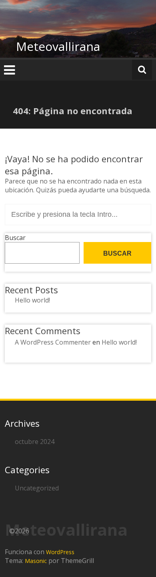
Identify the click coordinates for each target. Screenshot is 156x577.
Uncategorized (37, 488)
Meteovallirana (58, 46)
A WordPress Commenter (53, 342)
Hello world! (32, 300)
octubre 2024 (34, 441)
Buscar (15, 237)
